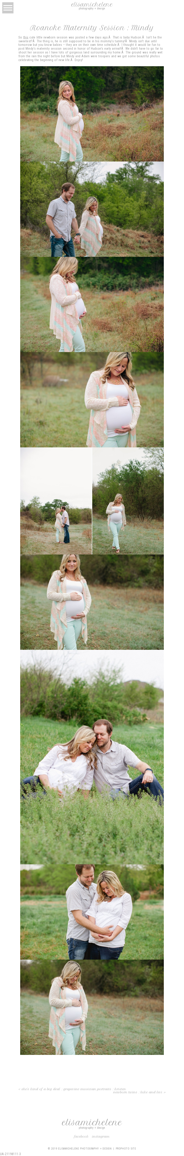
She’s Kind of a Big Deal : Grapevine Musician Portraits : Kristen (74, 1089)
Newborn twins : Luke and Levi (138, 1092)
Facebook (81, 1137)
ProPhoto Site (126, 1148)
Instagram (101, 1137)
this (25, 37)
